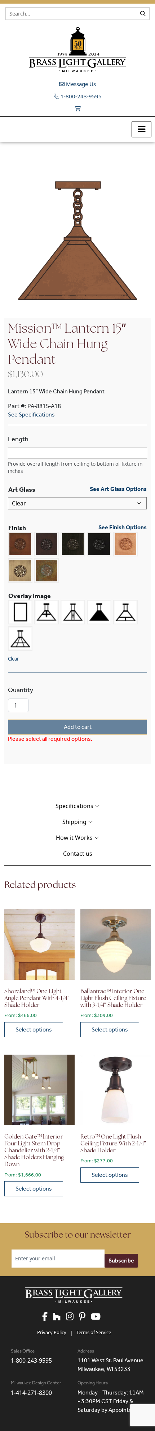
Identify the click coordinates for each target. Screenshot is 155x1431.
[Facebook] (47, 1317)
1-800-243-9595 (80, 96)
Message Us (80, 83)
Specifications (75, 806)
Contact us (77, 854)
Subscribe (121, 1260)
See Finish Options (122, 528)
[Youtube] (98, 1317)
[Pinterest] (85, 1317)
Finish (17, 528)
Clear (13, 658)
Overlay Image (29, 596)
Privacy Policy (51, 1332)
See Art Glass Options (118, 489)
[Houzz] (59, 1317)
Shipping (75, 822)
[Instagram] (72, 1317)
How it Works (75, 838)
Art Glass (21, 489)
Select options (33, 1029)
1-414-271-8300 (31, 1393)
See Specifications (31, 414)
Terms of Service (93, 1332)
